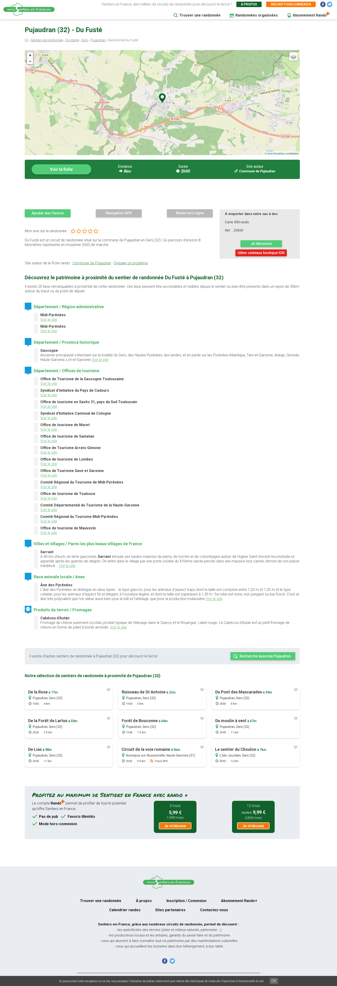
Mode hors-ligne (190, 213)
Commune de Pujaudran (257, 171)
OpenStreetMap (276, 153)
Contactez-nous (214, 910)
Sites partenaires (170, 910)
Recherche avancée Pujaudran (265, 656)
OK (273, 981)
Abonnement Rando (310, 15)
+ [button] (30, 55)
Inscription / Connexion (186, 901)
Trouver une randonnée (200, 15)
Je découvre (261, 243)
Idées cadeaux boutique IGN (261, 253)
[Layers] (293, 56)
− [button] (30, 61)
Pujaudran (98, 40)
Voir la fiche (61, 169)
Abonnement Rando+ (239, 901)
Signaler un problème (131, 263)
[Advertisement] (162, 194)
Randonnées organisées (256, 15)
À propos (249, 4)
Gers (84, 40)
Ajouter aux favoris (48, 213)
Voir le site (48, 319)
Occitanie (72, 40)
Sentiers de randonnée (47, 40)
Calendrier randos (125, 910)
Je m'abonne (175, 826)
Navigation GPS (119, 213)
